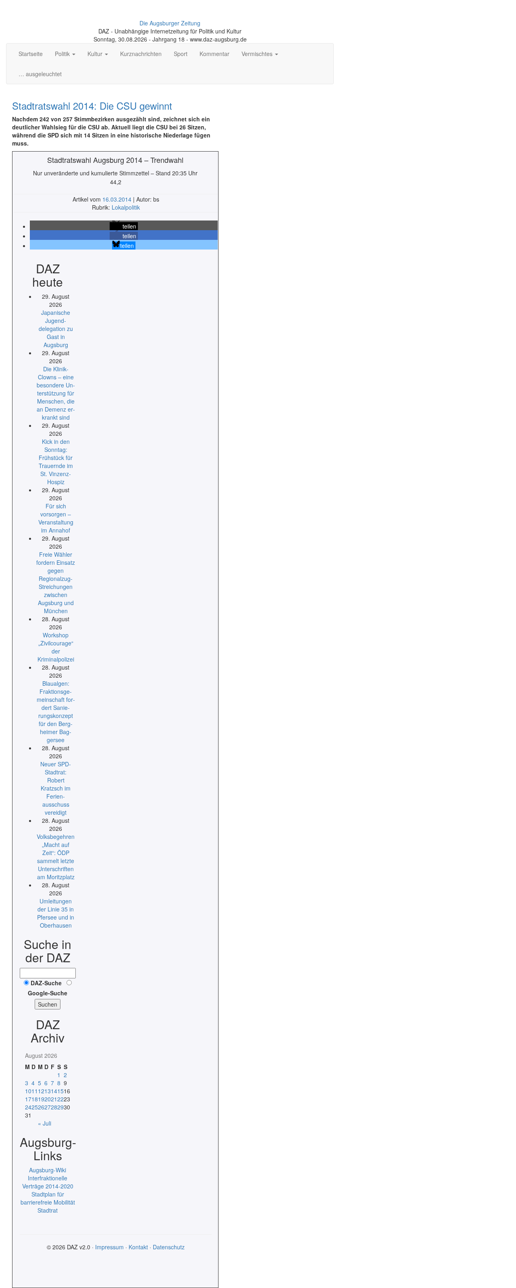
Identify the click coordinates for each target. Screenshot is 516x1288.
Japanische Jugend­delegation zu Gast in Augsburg (56, 328)
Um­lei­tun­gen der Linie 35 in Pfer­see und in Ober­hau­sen (55, 913)
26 (41, 1107)
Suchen (47, 1004)
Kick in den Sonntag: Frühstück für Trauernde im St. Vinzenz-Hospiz (56, 461)
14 (54, 1091)
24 (28, 1107)
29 (60, 1107)
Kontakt (138, 1247)
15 (60, 1091)
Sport (180, 54)
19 (41, 1099)
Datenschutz (169, 1247)
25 (34, 1107)
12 (41, 1091)
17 (28, 1099)
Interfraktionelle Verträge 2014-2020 (47, 1182)
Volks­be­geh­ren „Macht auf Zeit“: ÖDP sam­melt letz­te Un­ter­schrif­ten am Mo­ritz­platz (56, 856)
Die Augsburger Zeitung (169, 23)
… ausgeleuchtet (40, 74)
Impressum (109, 1247)
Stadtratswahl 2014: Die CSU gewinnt (92, 105)
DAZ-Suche (46, 983)
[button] (124, 226)
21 (54, 1099)
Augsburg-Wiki (47, 1170)
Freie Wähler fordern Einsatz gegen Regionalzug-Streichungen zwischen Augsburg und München (55, 582)
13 (47, 1091)
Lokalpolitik (126, 207)
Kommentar (214, 54)
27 (47, 1107)
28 (54, 1107)
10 (28, 1091)
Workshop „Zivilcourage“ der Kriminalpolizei (55, 647)
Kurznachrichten (141, 54)
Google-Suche (47, 993)
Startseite (31, 54)
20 (47, 1099)
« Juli (44, 1123)
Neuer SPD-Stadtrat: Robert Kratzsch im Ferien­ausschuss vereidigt (55, 788)
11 (34, 1091)
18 (34, 1099)
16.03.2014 (117, 199)
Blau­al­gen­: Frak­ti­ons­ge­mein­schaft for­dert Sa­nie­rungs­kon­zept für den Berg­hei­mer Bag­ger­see (56, 711)
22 (60, 1099)
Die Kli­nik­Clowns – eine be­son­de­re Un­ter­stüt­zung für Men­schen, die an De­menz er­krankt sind (56, 393)
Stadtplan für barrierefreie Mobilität (48, 1198)
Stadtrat (47, 1210)
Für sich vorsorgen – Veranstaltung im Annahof (55, 518)
